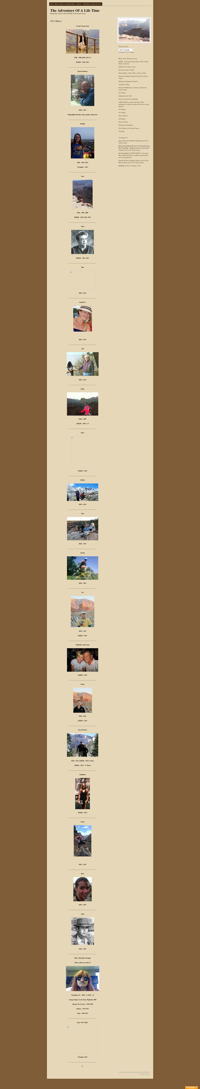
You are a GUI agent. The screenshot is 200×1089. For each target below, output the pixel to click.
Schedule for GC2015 (92, 4)
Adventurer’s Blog (124, 84)
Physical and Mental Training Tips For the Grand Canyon (134, 149)
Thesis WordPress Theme (134, 1072)
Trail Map (121, 131)
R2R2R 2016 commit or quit (127, 67)
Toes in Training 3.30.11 (133, 166)
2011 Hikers (122, 113)
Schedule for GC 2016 (125, 96)
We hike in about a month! (126, 70)
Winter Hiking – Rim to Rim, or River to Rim (132, 73)
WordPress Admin (145, 1074)
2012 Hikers (122, 109)
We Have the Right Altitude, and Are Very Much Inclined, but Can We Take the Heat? (133, 161)
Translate (131, 52)
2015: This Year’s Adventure (62, 4)
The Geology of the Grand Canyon (129, 128)
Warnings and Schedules (126, 125)
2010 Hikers (122, 119)
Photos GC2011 (123, 116)
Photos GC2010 (123, 122)
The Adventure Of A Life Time (75, 10)
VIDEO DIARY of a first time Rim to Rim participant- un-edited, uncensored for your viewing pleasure (134, 104)
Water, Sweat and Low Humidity (128, 99)
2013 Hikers (122, 93)
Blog (79, 4)
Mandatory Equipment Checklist (128, 81)
